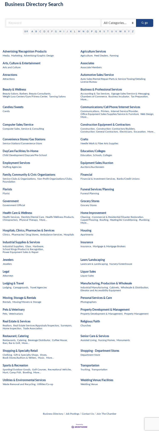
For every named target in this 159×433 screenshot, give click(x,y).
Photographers (88, 302)
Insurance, (86, 246)
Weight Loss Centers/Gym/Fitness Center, (25, 96)
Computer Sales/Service (18, 124)
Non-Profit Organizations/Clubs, (54, 179)
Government (11, 201)
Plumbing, (144, 220)
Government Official (14, 205)
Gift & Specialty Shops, (26, 355)
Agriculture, (87, 55)
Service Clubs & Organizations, (19, 179)
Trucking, (85, 369)
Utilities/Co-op (45, 384)
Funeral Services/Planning (97, 189)
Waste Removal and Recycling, (19, 384)
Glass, (28, 246)
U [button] (112, 31)
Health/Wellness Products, (60, 217)
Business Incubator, (119, 96)
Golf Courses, (39, 369)
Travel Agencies (38, 287)
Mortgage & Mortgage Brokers (109, 246)
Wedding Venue (89, 384)
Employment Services (16, 163)
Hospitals (69, 234)
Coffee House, (59, 340)
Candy (6, 111)
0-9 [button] (26, 31)
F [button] (52, 31)
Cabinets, (115, 287)
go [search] (146, 22)
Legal (6, 271)
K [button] (71, 31)
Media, (6, 55)
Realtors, (7, 325)
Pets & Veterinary (14, 309)
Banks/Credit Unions (128, 179)
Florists (7, 189)
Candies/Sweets (13, 107)
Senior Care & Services (95, 336)
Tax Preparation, (139, 96)
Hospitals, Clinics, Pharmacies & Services (28, 230)
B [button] (36, 31)
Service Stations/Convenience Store (22, 143)
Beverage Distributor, (39, 340)
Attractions (10, 75)
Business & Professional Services (101, 89)
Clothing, (8, 355)
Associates (87, 63)
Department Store (90, 355)
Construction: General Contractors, (100, 131)
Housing (86, 230)
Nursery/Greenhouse (120, 264)
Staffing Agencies (12, 167)
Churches (86, 325)
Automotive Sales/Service (97, 75)
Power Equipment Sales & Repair (21, 252)
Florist (6, 193)
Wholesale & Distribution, (135, 287)
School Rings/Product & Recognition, (23, 249)
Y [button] (129, 31)
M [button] (79, 31)
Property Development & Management (105, 309)
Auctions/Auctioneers (92, 167)
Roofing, (104, 220)
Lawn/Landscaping (93, 260)
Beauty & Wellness (14, 89)
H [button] (60, 31)
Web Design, (147, 114)
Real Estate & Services (16, 321)
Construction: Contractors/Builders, (115, 129)
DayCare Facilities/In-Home (20, 151)
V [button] (116, 31)
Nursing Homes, (107, 340)
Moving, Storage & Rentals (19, 298)
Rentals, (7, 302)
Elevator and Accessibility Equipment (101, 290)
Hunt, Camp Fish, (12, 372)
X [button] (125, 31)
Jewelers (8, 260)
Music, (41, 358)
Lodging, (7, 287)
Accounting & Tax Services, (95, 93)
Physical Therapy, (28, 220)
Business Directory (53, 414)
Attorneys (8, 275)
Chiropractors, (10, 220)
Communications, (90, 111)
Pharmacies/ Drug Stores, (25, 234)
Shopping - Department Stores (100, 351)
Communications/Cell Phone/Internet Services (110, 107)
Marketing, (17, 55)
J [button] (67, 31)
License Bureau (89, 82)
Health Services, (11, 217)
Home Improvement (93, 213)
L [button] (74, 31)
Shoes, (43, 355)
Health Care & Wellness (17, 213)
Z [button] (133, 31)
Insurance (87, 242)
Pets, (5, 314)
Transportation (90, 365)
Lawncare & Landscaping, (94, 264)
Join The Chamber (106, 414)
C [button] (40, 31)
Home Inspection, (12, 328)
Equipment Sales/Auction (97, 163)
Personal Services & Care (96, 298)
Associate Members (91, 67)
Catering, (22, 340)
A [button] (32, 31)
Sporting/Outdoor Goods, (17, 369)
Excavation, (140, 131)
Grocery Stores (90, 201)
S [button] (104, 31)
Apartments (87, 234)
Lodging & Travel (13, 283)
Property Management (136, 314)
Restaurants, (9, 340)
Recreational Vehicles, (60, 369)
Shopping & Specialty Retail (20, 351)
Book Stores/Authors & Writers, (20, 358)
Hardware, (38, 246)
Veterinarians (16, 314)
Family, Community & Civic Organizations (29, 174)
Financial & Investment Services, (98, 179)
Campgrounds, (21, 287)
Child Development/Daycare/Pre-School (25, 155)
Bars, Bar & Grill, (12, 343)
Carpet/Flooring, (90, 220)
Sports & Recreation (15, 365)
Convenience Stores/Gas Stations (24, 139)
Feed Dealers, (101, 55)
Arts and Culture (11, 67)
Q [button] (96, 31)
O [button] (88, 31)
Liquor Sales (88, 271)
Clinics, (7, 234)
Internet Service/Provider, (125, 111)
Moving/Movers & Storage (26, 302)
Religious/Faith (90, 321)
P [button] (92, 31)
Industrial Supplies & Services (21, 242)
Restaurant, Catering (16, 336)
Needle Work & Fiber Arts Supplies (99, 143)
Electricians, (126, 131)
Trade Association (32, 328)
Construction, (88, 129)
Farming (114, 55)
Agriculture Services (93, 51)
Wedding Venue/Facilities (97, 380)
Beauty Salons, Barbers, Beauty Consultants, (27, 93)
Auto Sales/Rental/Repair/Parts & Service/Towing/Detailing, (113, 79)
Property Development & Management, (102, 314)
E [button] (48, 31)
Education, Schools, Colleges (96, 155)
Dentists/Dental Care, (33, 217)
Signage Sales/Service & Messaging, (130, 93)
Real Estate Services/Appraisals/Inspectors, (36, 325)
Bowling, (27, 372)
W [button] (120, 31)
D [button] (44, 31)
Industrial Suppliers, (13, 246)
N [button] (83, 31)
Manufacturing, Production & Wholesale (106, 283)
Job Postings (72, 414)
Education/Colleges (93, 151)
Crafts (84, 139)
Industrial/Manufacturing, (94, 287)
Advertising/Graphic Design (39, 55)
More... (84, 99)
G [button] (56, 31)
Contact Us (88, 414)
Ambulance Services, (51, 234)
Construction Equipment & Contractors (105, 124)
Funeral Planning (90, 193)
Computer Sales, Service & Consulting (23, 129)
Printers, (105, 111)
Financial (86, 174)
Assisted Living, (89, 340)
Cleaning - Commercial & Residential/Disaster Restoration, (112, 217)
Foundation (9, 181)
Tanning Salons (57, 96)
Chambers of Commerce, (94, 96)
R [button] (100, 31)
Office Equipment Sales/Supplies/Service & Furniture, (110, 114)
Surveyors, (66, 325)
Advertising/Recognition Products (25, 51)
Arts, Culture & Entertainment (21, 63)
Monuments (123, 340)
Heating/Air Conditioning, (124, 220)
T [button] (108, 31)
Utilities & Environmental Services (24, 380)
